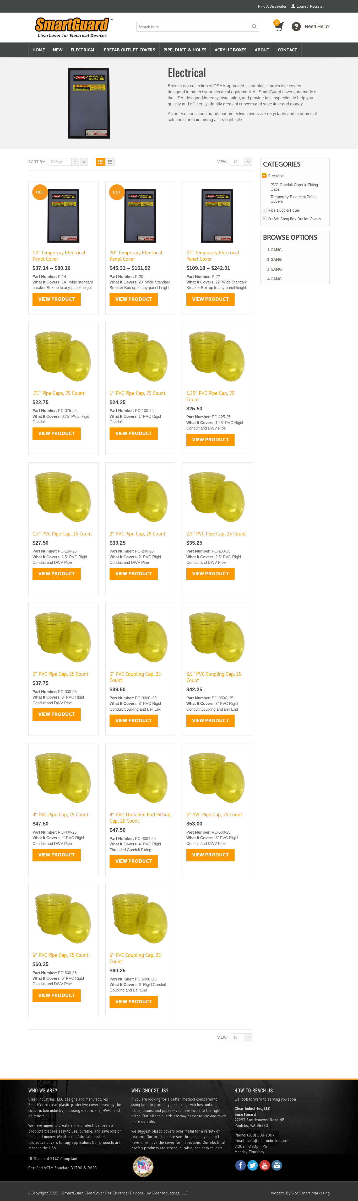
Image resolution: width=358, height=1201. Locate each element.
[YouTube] (264, 1165)
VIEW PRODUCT (56, 299)
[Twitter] (252, 1165)
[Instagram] (277, 1165)
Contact (287, 50)
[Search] (254, 26)
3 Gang (274, 269)
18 (235, 162)
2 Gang (274, 259)
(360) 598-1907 (261, 1135)
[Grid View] (100, 162)
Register (317, 6)
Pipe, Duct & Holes (185, 50)
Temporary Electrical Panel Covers (293, 199)
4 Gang (274, 278)
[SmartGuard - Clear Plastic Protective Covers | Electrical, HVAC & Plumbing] (74, 26)
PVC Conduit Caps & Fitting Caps (294, 187)
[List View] (110, 162)
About (262, 50)
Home (38, 50)
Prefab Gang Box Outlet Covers (294, 218)
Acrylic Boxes (231, 50)
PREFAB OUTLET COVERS (129, 50)
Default (57, 162)
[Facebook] (240, 1165)
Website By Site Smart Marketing (300, 1192)
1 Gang (274, 249)
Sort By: (36, 162)
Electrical (83, 50)
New (58, 50)
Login (301, 6)
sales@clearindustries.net (267, 1140)
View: (222, 162)
